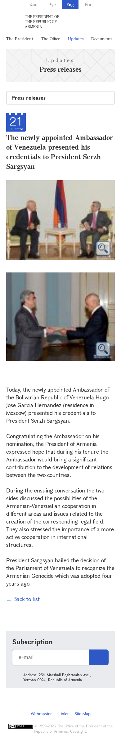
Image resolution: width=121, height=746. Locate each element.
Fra (88, 4)
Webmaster (41, 714)
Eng (70, 4)
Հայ (34, 4)
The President (19, 39)
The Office (50, 39)
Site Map (82, 714)
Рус (52, 4)
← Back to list (23, 599)
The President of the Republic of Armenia (42, 21)
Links (63, 714)
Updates (75, 39)
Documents (101, 39)
